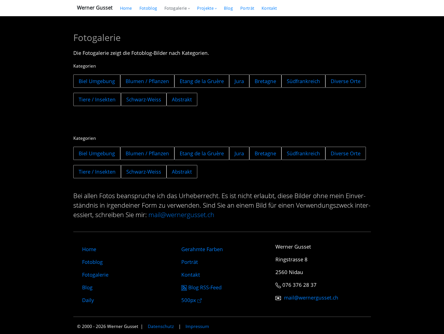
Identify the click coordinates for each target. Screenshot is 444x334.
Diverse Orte (346, 81)
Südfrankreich (303, 81)
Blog (87, 287)
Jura (239, 81)
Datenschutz (161, 326)
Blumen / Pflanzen (147, 81)
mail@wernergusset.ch (181, 214)
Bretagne (265, 81)
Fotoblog (92, 261)
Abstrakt (182, 99)
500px (189, 300)
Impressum (197, 326)
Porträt (189, 261)
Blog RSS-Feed (204, 287)
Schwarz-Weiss (143, 99)
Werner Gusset (95, 7)
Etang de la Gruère (202, 81)
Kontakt (190, 274)
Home (89, 249)
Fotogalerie (175, 8)
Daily (88, 300)
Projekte (205, 8)
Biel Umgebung (97, 81)
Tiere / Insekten (97, 99)
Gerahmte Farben (202, 249)
